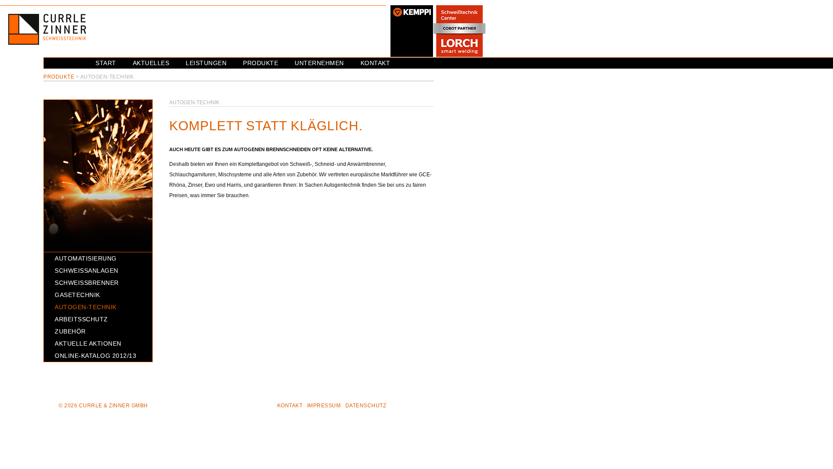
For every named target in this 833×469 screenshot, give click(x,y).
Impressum (324, 406)
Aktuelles (151, 62)
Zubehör (70, 331)
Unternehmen (319, 62)
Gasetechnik (77, 294)
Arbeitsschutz (81, 319)
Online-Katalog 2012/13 (95, 355)
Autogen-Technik (86, 307)
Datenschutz (366, 406)
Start (105, 62)
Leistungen (206, 62)
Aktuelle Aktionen (88, 343)
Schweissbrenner (87, 282)
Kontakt (375, 62)
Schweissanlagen (86, 270)
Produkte (260, 62)
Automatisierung (86, 258)
